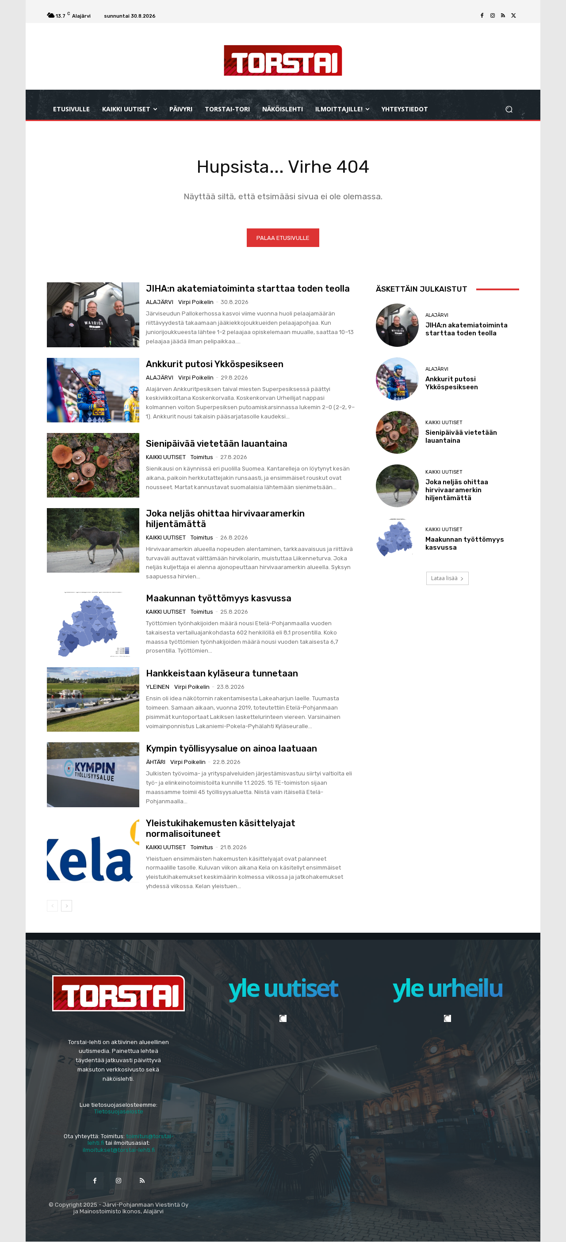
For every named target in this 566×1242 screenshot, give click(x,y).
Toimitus (202, 457)
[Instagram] (492, 16)
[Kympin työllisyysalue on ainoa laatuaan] (93, 774)
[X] (514, 16)
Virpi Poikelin (196, 302)
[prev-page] (52, 906)
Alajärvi (159, 302)
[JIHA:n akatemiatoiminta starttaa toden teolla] (93, 314)
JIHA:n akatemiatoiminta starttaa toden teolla (248, 288)
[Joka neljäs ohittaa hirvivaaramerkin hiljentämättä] (93, 540)
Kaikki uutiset (166, 457)
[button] (508, 109)
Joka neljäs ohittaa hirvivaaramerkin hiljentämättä (456, 490)
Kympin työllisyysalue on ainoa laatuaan (231, 748)
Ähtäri (155, 762)
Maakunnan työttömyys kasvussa (218, 598)
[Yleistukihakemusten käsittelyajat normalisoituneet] (93, 850)
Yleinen (157, 687)
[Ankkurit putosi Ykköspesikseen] (93, 390)
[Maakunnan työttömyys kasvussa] (93, 624)
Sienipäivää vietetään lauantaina (216, 443)
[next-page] (66, 906)
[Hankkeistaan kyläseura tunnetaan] (93, 699)
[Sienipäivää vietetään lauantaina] (93, 465)
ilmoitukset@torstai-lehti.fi (119, 1150)
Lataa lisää (444, 578)
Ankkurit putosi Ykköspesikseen (214, 364)
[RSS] (503, 16)
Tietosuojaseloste (118, 1111)
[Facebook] (482, 16)
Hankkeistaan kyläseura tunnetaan (222, 673)
